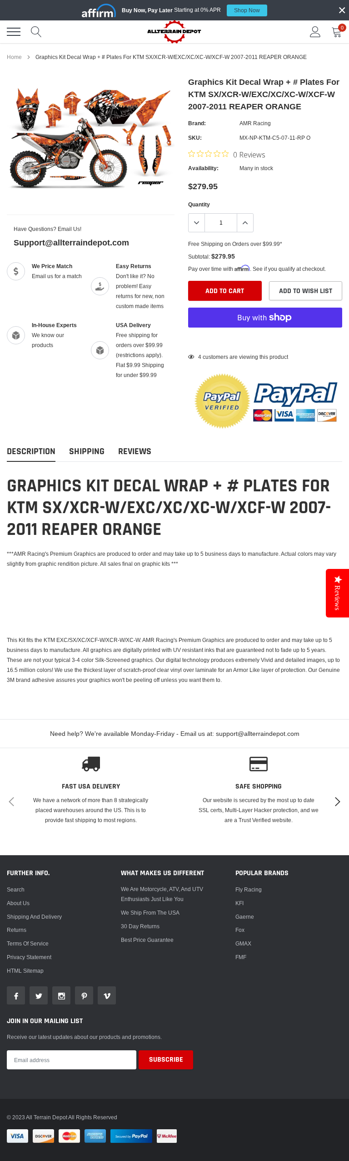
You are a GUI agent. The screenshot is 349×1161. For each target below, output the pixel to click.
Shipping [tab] (87, 451)
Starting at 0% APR (191, 10)
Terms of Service (28, 943)
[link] (16, 995)
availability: (203, 168)
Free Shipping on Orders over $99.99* (235, 243)
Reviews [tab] (134, 451)
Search (16, 889)
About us (18, 903)
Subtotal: (199, 256)
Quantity (199, 204)
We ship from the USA (150, 912)
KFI (239, 903)
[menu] (13, 32)
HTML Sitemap (25, 970)
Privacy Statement (29, 957)
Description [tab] (31, 451)
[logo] (174, 32)
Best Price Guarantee (147, 939)
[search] (36, 31)
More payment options (265, 340)
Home (14, 57)
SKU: (195, 137)
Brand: (197, 123)
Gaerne (244, 916)
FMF (240, 957)
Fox (239, 929)
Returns (16, 929)
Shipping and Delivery (34, 916)
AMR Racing (255, 123)
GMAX (243, 943)
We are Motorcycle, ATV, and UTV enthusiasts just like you (162, 894)
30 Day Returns (140, 926)
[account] (315, 31)
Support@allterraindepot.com (71, 242)
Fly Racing (248, 889)
